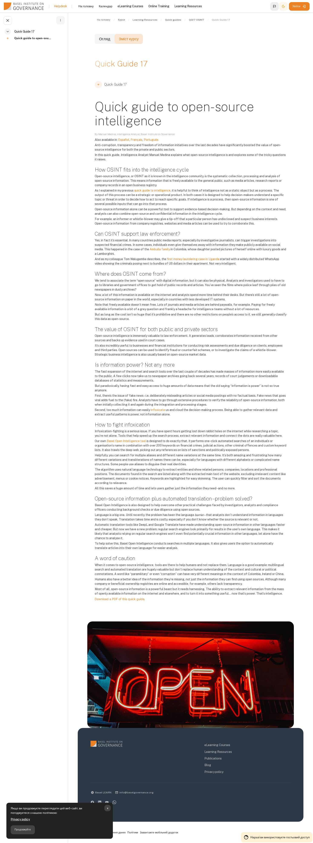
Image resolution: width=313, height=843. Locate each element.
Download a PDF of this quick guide (119, 599)
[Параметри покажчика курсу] (60, 20)
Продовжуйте (22, 829)
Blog (207, 765)
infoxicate (158, 410)
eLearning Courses (217, 745)
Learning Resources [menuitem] (188, 6)
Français (136, 139)
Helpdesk (60, 6)
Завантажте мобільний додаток (159, 832)
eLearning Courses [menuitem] (130, 6)
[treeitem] (35, 37)
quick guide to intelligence (152, 190)
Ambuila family (160, 249)
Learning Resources (218, 752)
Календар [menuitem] (105, 6)
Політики (132, 832)
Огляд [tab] (104, 39)
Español (123, 139)
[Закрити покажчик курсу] (7, 20)
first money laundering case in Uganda (193, 259)
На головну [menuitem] (86, 6)
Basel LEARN (103, 792)
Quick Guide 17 (24, 31)
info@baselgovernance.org (136, 792)
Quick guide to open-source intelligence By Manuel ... (33, 38)
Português (151, 139)
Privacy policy (20, 819)
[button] (274, 6)
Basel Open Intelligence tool (126, 441)
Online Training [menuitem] (158, 6)
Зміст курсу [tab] (129, 39)
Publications (213, 758)
